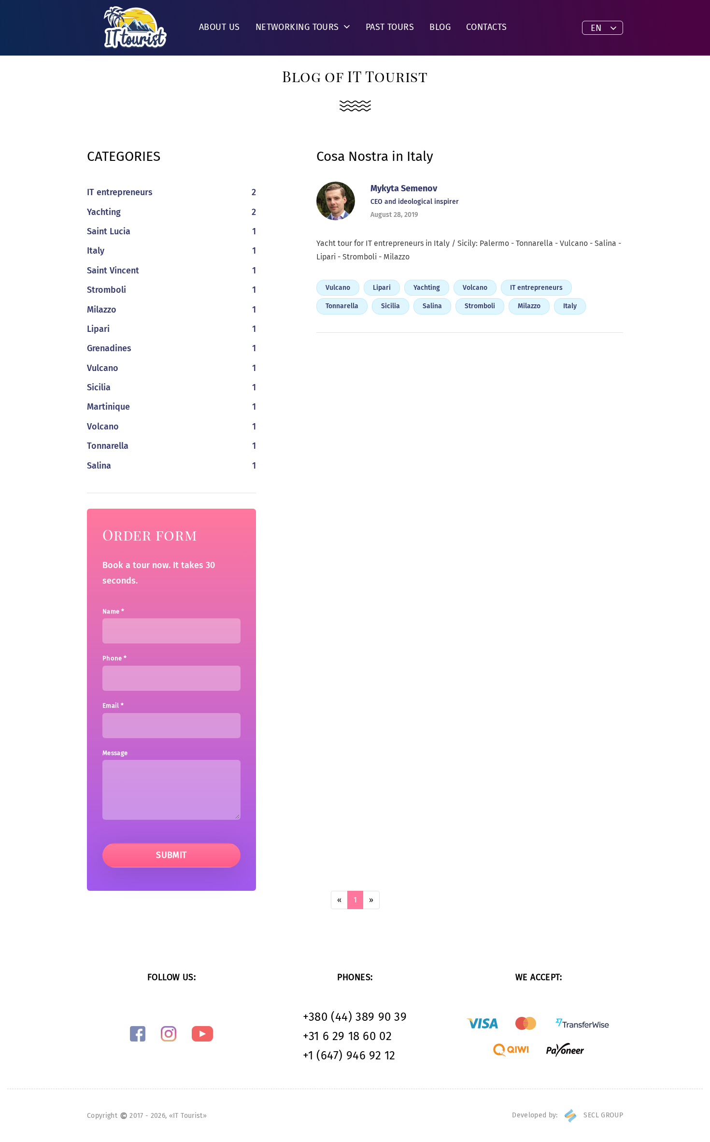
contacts (486, 27)
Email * (113, 705)
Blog (440, 27)
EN (596, 28)
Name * (113, 611)
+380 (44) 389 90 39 (355, 1017)
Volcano (475, 288)
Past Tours (390, 27)
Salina (432, 306)
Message (115, 753)
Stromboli (480, 306)
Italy (570, 306)
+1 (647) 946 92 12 (349, 1055)
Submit (171, 855)
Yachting (426, 288)
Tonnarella (342, 306)
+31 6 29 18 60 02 (347, 1036)
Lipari (382, 288)
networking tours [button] (299, 27)
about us (219, 27)
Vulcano (338, 288)
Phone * (114, 658)
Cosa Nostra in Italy (374, 156)
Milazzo (529, 306)
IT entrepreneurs (536, 288)
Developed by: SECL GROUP (567, 1115)
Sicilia (390, 306)
